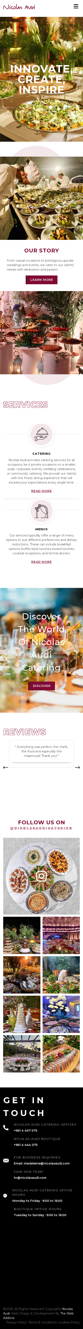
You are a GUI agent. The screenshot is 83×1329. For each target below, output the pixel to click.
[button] (5, 767)
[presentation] (77, 767)
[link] (19, 6)
